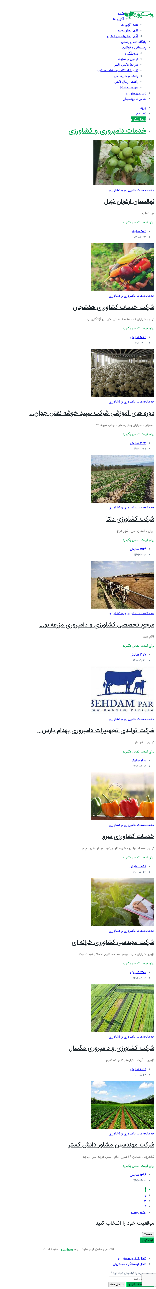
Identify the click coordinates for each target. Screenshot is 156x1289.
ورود (143, 107)
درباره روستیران (136, 93)
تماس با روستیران (134, 98)
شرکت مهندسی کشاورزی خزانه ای (113, 942)
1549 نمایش (138, 549)
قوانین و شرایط (128, 58)
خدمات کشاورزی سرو (128, 836)
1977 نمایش (138, 654)
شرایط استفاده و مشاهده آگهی (117, 70)
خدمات (150, 190)
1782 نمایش (138, 972)
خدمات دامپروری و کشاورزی (107, 130)
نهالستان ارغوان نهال (129, 201)
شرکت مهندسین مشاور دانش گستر (111, 1145)
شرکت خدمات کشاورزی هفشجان (113, 307)
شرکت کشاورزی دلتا (130, 519)
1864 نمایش (138, 337)
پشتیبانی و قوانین (134, 47)
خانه (121, 13)
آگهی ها (118, 19)
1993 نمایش (138, 443)
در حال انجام (117, 1284)
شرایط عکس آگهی (126, 64)
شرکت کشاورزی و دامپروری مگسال (111, 1048)
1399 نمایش (138, 1174)
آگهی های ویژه (128, 30)
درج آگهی (131, 53)
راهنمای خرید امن (126, 76)
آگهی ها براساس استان (122, 36)
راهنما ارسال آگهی (126, 81)
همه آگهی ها (129, 24)
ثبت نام (141, 113)
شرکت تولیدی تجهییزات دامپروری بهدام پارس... (95, 730)
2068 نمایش (138, 1069)
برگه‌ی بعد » (138, 1212)
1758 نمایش (138, 866)
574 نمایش (138, 231)
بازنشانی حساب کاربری (140, 1284)
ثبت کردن (147, 1240)
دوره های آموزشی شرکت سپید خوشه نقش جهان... (91, 413)
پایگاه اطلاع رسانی (133, 41)
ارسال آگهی (138, 119)
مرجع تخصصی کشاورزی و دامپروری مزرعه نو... (96, 625)
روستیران (67, 1249)
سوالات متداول (128, 87)
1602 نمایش (138, 760)
